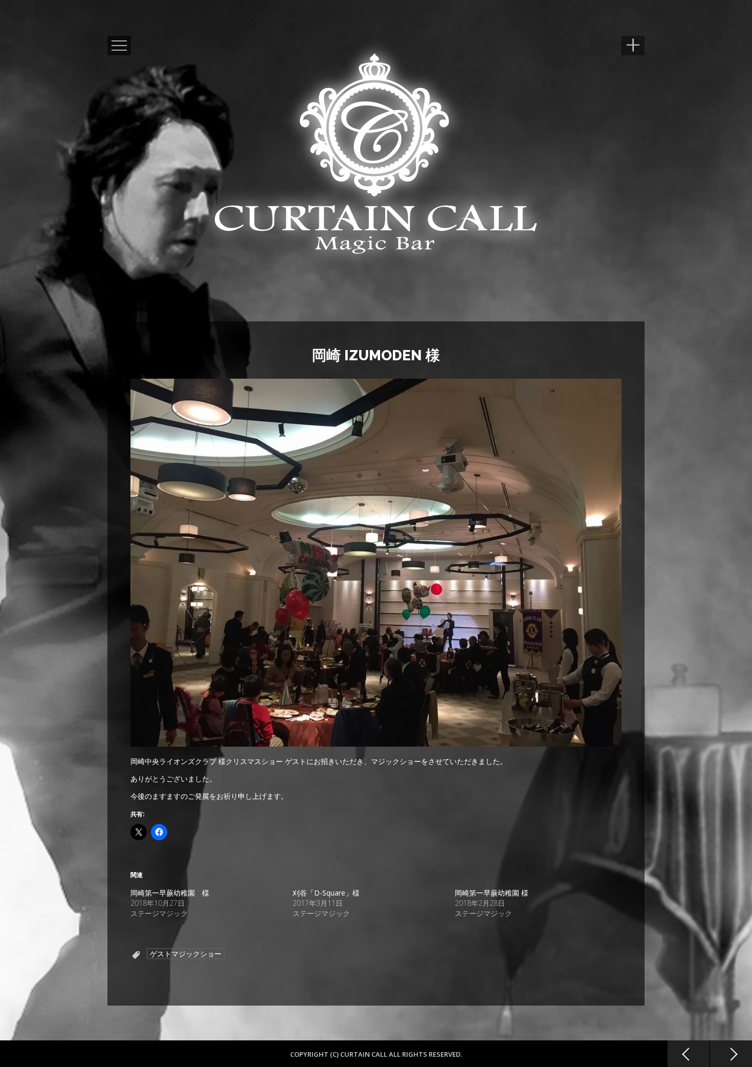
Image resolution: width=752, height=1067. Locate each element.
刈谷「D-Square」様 (326, 893)
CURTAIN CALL (364, 1054)
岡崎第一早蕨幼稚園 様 (169, 893)
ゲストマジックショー (186, 954)
